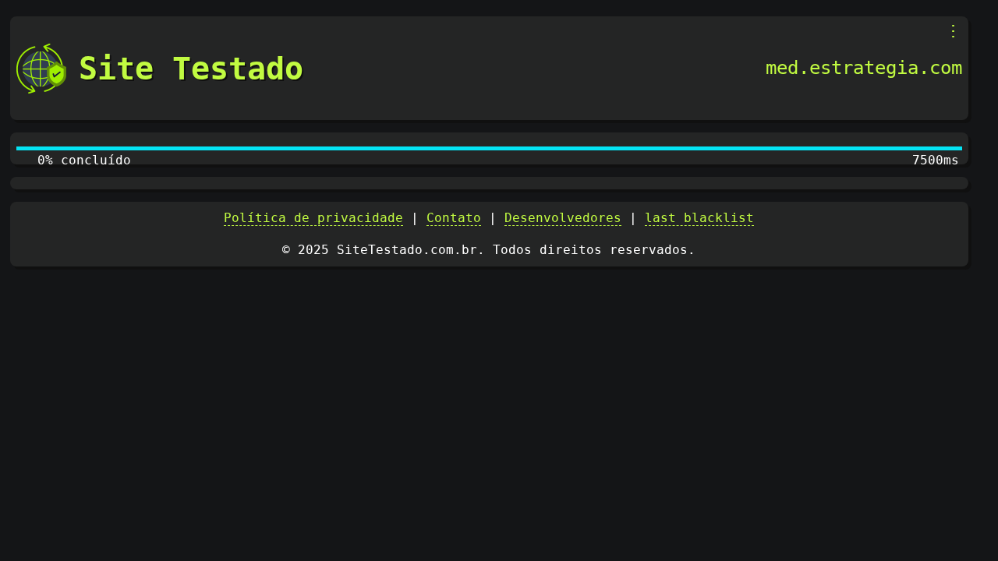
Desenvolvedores (562, 217)
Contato (453, 217)
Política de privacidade (313, 217)
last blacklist (699, 217)
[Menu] (953, 31)
